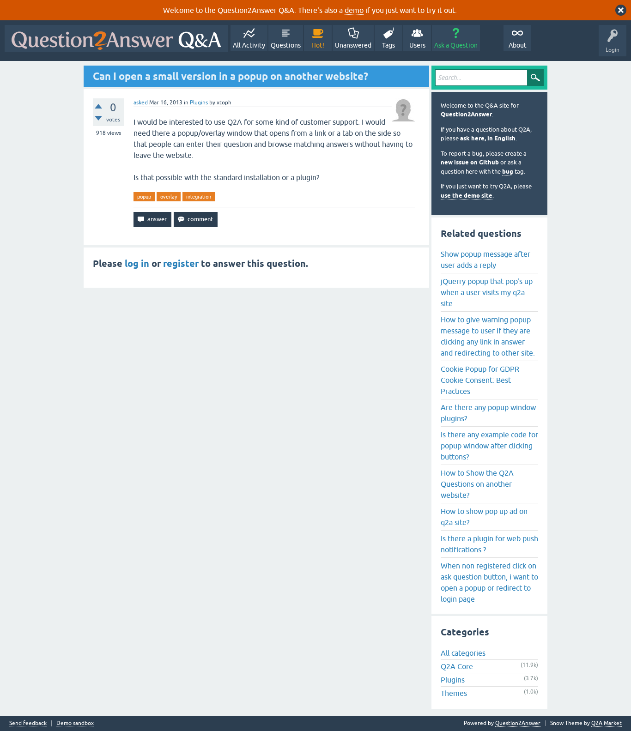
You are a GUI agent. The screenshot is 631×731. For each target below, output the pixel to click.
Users (417, 45)
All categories (463, 653)
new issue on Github (470, 162)
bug (507, 171)
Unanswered (353, 45)
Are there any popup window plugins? (488, 413)
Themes (454, 693)
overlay (168, 196)
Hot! (317, 45)
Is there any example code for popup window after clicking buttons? (489, 445)
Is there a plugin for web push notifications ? (489, 544)
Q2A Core (457, 666)
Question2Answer (466, 114)
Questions (286, 45)
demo (354, 10)
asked (140, 102)
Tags (388, 45)
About (518, 45)
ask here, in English (488, 138)
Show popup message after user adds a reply (485, 259)
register (181, 263)
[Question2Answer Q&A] (116, 38)
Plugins (199, 102)
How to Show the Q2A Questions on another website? (477, 484)
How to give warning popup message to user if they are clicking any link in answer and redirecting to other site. (488, 336)
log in (137, 263)
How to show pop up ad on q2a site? (484, 516)
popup (144, 196)
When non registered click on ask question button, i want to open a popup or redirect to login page (489, 582)
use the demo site (466, 195)
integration (198, 196)
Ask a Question (456, 45)
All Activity (249, 45)
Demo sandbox (75, 723)
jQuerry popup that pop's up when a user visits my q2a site (487, 292)
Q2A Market (606, 723)
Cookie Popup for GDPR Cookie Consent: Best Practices (480, 380)
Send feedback (28, 723)
